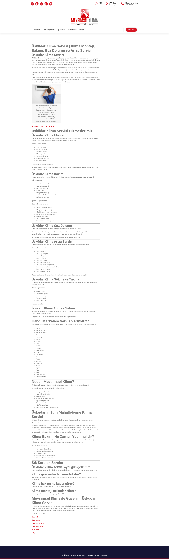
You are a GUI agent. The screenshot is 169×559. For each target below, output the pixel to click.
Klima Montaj (36, 520)
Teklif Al (62, 30)
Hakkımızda (35, 530)
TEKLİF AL (131, 29)
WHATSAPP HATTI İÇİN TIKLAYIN (43, 126)
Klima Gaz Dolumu (38, 523)
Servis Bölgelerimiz (49, 30)
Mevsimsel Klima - (80, 555)
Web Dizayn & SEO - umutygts (97, 555)
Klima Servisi (72, 30)
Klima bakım (36, 517)
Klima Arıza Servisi (38, 526)
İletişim (81, 30)
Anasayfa (36, 30)
